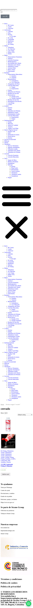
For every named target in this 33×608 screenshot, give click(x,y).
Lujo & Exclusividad (10, 139)
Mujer (6, 55)
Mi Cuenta (11, 25)
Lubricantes (7, 30)
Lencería (6, 153)
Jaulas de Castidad (13, 125)
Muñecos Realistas (13, 161)
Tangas (13, 87)
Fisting (10, 109)
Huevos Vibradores (13, 146)
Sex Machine (11, 49)
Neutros (10, 34)
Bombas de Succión (13, 93)
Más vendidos (5, 461)
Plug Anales (14, 168)
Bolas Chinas (11, 69)
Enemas (10, 107)
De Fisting (11, 44)
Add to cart (5, 474)
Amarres (10, 127)
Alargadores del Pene (14, 84)
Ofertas (6, 142)
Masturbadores (12, 79)
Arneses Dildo (12, 68)
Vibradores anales (13, 149)
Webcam (6, 141)
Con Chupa (11, 50)
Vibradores (11, 47)
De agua (13, 36)
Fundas (10, 90)
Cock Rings (11, 103)
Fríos (9, 33)
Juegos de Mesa (12, 160)
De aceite (10, 38)
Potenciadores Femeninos (15, 57)
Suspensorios (15, 88)
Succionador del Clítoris (14, 63)
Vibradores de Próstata (14, 92)
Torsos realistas (15, 171)
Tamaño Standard (16, 98)
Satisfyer (10, 58)
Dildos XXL (11, 52)
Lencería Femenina (13, 60)
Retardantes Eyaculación (14, 101)
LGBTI (10, 104)
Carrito (10, 27)
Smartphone (11, 163)
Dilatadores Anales (13, 66)
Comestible (11, 39)
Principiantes (14, 169)
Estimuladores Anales (14, 114)
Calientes (10, 31)
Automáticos (14, 80)
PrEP (9, 133)
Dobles (10, 53)
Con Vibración (15, 82)
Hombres (6, 73)
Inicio (5, 23)
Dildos (6, 46)
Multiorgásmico (12, 61)
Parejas (13, 166)
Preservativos (11, 95)
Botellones (11, 41)
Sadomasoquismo (9, 120)
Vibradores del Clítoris (14, 65)
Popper (10, 177)
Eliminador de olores (13, 134)
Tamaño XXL (15, 96)
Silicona (10, 42)
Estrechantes (11, 71)
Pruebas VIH (11, 131)
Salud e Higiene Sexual (10, 130)
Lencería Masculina (13, 85)
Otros (5, 158)
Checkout (10, 28)
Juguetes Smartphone (14, 147)
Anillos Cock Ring (13, 128)
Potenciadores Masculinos (15, 74)
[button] (28, 603)
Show (2, 413)
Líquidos (13, 76)
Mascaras (10, 123)
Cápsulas (13, 77)
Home (2, 404)
